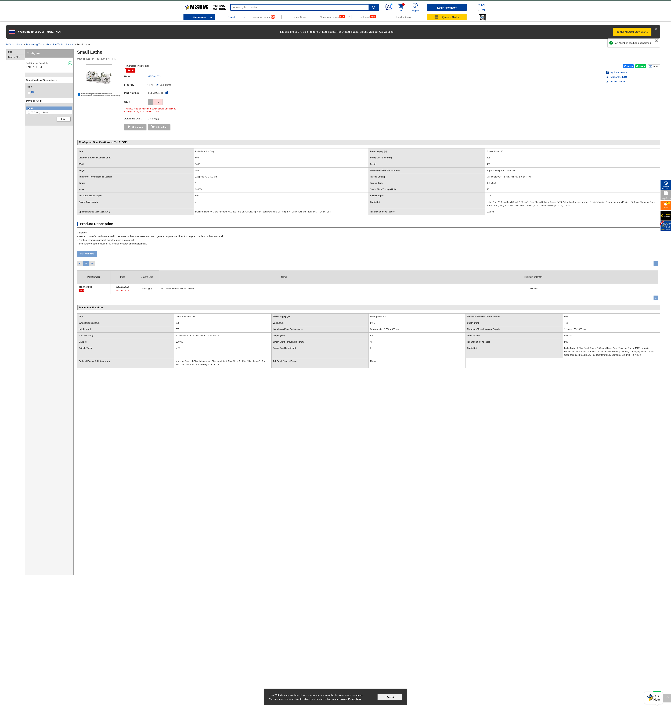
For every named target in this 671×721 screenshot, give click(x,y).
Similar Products (619, 77)
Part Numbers (87, 254)
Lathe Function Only (185, 316)
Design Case (299, 17)
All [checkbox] (152, 84)
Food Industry (403, 17)
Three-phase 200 (378, 316)
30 (80, 263)
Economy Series (261, 17)
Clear (63, 119)
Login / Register (447, 7)
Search (373, 7)
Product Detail (618, 81)
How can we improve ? (643, 44)
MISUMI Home (14, 44)
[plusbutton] (165, 102)
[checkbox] (37, 92)
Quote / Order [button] (450, 17)
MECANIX (153, 76)
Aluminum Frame (329, 17)
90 (92, 263)
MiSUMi (188, 6)
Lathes (70, 44)
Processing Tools (35, 44)
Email (655, 66)
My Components (619, 72)
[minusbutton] (150, 102)
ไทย (483, 9)
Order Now (137, 127)
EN (483, 4)
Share (630, 66)
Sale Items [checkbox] (165, 84)
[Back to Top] (667, 698)
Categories (199, 17)
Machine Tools (55, 44)
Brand (231, 17)
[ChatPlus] (653, 699)
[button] (482, 16)
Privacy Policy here (350, 699)
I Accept (390, 697)
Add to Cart (161, 127)
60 (86, 263)
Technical (364, 17)
